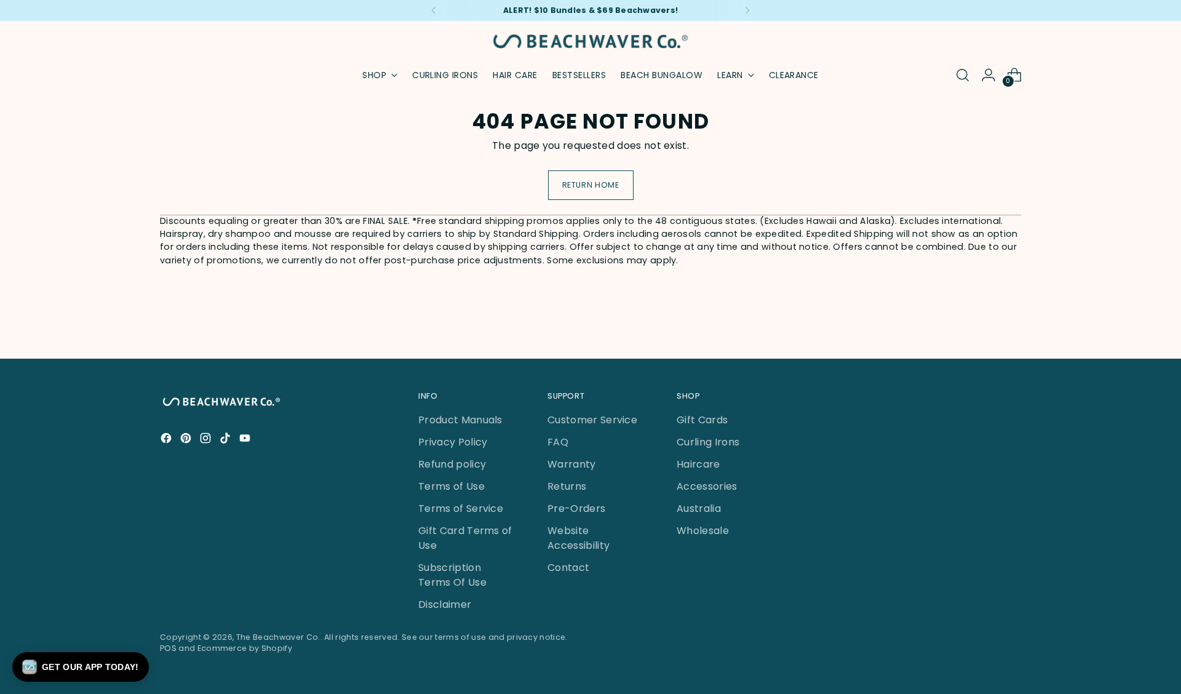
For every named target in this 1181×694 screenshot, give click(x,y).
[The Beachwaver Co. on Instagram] (206, 440)
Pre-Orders (576, 508)
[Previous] (433, 10)
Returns (566, 486)
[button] (80, 667)
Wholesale (703, 531)
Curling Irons (708, 442)
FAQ (557, 442)
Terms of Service (460, 508)
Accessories (707, 486)
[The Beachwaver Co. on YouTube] (246, 440)
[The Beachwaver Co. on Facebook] (167, 440)
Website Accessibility (578, 538)
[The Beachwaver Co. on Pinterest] (187, 440)
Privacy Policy (452, 442)
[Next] (747, 10)
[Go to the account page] (988, 75)
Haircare (698, 464)
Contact (568, 567)
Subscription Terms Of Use (452, 574)
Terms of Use (451, 486)
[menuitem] (445, 75)
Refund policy (452, 464)
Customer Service (592, 420)
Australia (699, 508)
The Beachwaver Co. (278, 637)
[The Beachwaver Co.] (590, 41)
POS (168, 648)
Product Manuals (460, 420)
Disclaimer (444, 604)
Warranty (571, 464)
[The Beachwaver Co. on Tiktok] (226, 440)
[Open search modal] (962, 75)
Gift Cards (702, 420)
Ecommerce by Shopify (244, 648)
